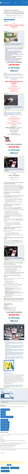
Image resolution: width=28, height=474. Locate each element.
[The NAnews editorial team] (9, 370)
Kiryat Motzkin (16, 386)
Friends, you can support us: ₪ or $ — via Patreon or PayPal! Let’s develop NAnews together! (12, 463)
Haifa (21, 385)
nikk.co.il (6, 305)
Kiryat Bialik (12, 386)
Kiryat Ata (7, 386)
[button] (15, 3)
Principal (7, 387)
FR (22, 4)
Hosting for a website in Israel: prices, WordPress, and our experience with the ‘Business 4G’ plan (14, 401)
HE (23, 2)
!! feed (7, 385)
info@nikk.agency (7, 452)
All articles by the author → (8, 383)
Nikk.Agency (13, 359)
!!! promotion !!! (17, 385)
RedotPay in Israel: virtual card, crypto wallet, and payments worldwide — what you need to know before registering (14, 169)
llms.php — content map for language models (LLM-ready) (9, 459)
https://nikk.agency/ (3, 454)
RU (21, 1)
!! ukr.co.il (10, 385)
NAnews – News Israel (4, 434)
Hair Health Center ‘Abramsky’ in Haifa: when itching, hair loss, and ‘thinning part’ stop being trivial (14, 44)
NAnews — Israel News (4, 473)
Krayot (5, 387)
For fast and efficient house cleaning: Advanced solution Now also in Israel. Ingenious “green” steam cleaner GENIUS (14, 107)
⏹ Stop (13, 19)
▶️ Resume (11, 19)
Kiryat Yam (21, 386)
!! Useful (13, 385)
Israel (21, 17)
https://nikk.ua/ (3, 457)
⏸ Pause (8, 19)
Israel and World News (16, 447)
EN (21, 2)
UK (23, 1)
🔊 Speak (5, 19)
